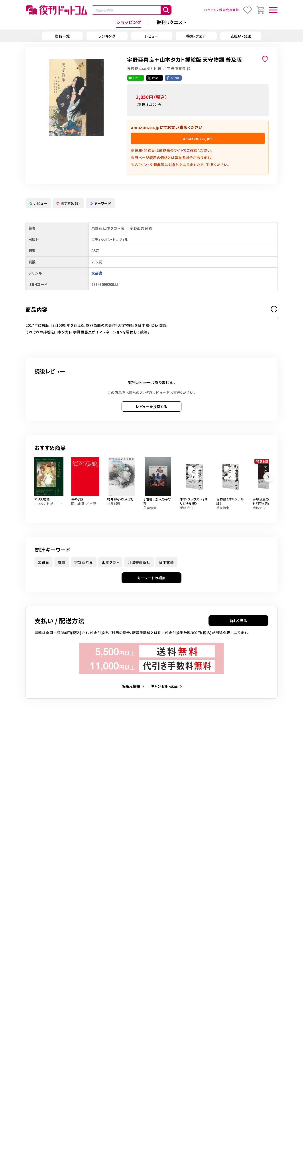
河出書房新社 (139, 562)
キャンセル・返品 (164, 686)
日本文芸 (166, 562)
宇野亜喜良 (83, 562)
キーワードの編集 (151, 577)
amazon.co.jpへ (198, 138)
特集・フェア (196, 36)
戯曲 (61, 562)
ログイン (210, 10)
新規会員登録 (229, 10)
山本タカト (110, 562)
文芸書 (96, 273)
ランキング (107, 36)
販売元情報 (131, 686)
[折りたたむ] (274, 309)
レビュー (151, 36)
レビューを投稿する (151, 406)
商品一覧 (62, 36)
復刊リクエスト (172, 22)
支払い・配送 (240, 36)
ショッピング (128, 22)
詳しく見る (238, 620)
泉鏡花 (43, 562)
